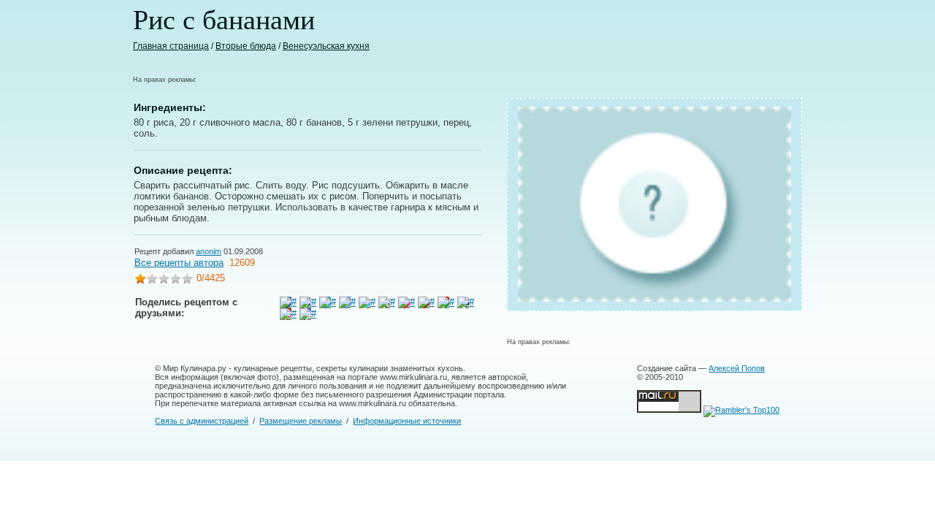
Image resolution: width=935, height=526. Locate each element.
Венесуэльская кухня (326, 46)
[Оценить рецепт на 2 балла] (152, 280)
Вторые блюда (245, 46)
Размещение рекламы (300, 420)
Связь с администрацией (201, 420)
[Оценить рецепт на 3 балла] (163, 280)
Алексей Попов (737, 368)
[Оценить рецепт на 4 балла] (175, 280)
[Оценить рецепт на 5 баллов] (187, 280)
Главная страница (171, 46)
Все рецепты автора (179, 262)
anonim (208, 251)
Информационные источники (407, 420)
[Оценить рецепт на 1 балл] (140, 280)
